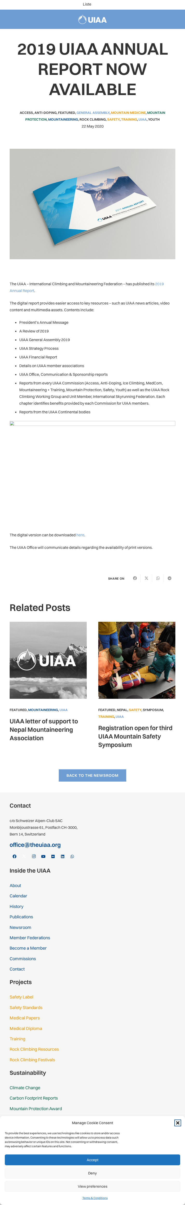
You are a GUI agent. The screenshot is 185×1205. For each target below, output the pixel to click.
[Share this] (135, 578)
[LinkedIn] (169, 5)
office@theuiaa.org (35, 844)
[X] (139, 5)
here (80, 534)
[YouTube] (154, 5)
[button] (177, 1123)
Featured (66, 112)
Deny (92, 1173)
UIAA (143, 119)
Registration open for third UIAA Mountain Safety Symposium (135, 736)
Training (129, 119)
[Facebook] (131, 5)
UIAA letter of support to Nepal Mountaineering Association (44, 729)
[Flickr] (162, 5)
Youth (154, 119)
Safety (113, 119)
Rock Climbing (92, 119)
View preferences (92, 1186)
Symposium (153, 710)
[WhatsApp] (177, 5)
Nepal (122, 710)
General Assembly (93, 112)
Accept (93, 1160)
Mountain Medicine (128, 112)
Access (26, 112)
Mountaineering (63, 119)
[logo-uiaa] (92, 19)
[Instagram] (146, 5)
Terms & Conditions (95, 1198)
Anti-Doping (45, 112)
